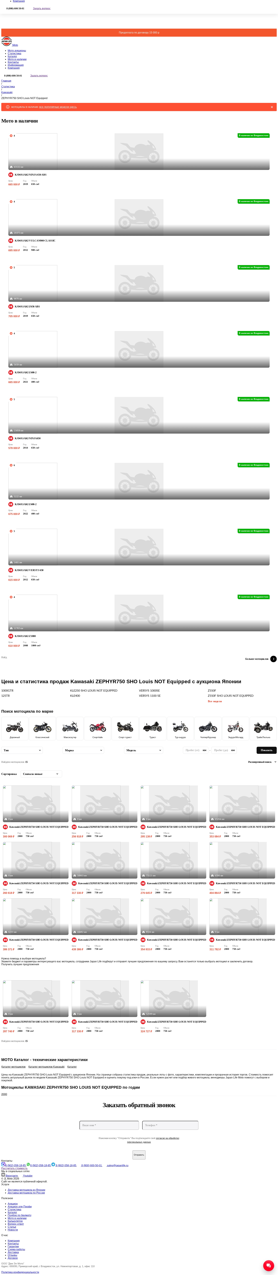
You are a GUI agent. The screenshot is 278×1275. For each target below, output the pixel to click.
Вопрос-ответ (16, 1224)
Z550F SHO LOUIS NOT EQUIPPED (231, 695)
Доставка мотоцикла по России (26, 1192)
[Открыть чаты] (268, 1265)
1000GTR (7, 690)
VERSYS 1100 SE (150, 695)
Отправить (139, 1155)
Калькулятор (15, 1221)
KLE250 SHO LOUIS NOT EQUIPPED (93, 690)
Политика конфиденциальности (20, 1272)
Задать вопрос (42, 8)
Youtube (27, 1175)
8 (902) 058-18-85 (15, 1165)
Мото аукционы (17, 50)
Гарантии (13, 1246)
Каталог (12, 56)
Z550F (212, 690)
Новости (13, 1229)
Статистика (14, 53)
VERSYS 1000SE (149, 690)
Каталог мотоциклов (13, 1066)
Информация (16, 65)
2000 (4, 1094)
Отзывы (12, 1255)
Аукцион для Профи (20, 1206)
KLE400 (75, 695)
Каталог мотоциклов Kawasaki (46, 1066)
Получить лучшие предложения (20, 964)
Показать (267, 750)
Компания (14, 68)
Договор (13, 1258)
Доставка (13, 1252)
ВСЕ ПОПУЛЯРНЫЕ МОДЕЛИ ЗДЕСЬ (58, 107)
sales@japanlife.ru (117, 1165)
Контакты (13, 62)
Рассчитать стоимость (14, 1168)
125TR (5, 695)
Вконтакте (12, 1175)
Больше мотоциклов (257, 659)
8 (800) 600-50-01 (91, 1165)
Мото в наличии (17, 59)
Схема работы (16, 1249)
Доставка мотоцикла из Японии (26, 1190)
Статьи (12, 1226)
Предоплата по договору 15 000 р (139, 32)
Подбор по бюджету (19, 1215)
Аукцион (13, 1203)
